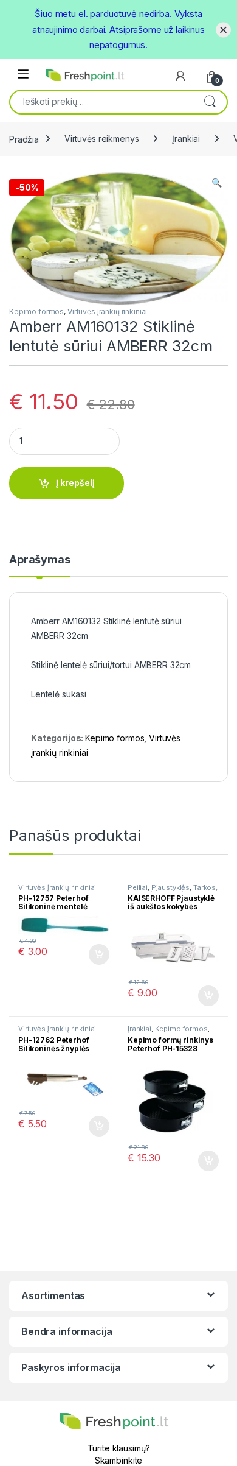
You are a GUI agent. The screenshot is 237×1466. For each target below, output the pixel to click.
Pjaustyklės (170, 887)
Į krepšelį (75, 483)
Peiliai (138, 887)
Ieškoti (210, 101)
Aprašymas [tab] (39, 560)
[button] (216, 182)
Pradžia (24, 138)
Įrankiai (186, 138)
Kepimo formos (36, 311)
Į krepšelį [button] (93, 954)
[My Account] (180, 76)
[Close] (223, 29)
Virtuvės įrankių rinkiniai (107, 311)
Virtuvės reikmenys (101, 138)
